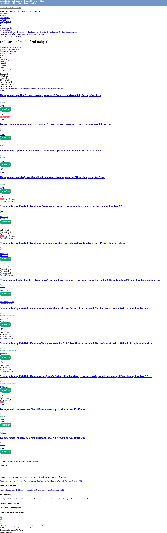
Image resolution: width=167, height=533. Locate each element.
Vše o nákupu (5, 490)
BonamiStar (91, 499)
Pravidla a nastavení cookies (42, 526)
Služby (2, 499)
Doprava (13, 490)
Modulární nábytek (38, 34)
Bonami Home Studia (43, 490)
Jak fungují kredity (58, 490)
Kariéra (37, 499)
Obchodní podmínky (7, 526)
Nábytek (15, 34)
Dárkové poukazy (27, 499)
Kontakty (8, 499)
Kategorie (8, 34)
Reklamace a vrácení (23, 490)
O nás (14, 499)
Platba (33, 490)
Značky (18, 499)
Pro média (55, 499)
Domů (2, 34)
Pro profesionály (45, 499)
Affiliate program (65, 499)
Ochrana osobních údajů (23, 526)
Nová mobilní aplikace (79, 499)
